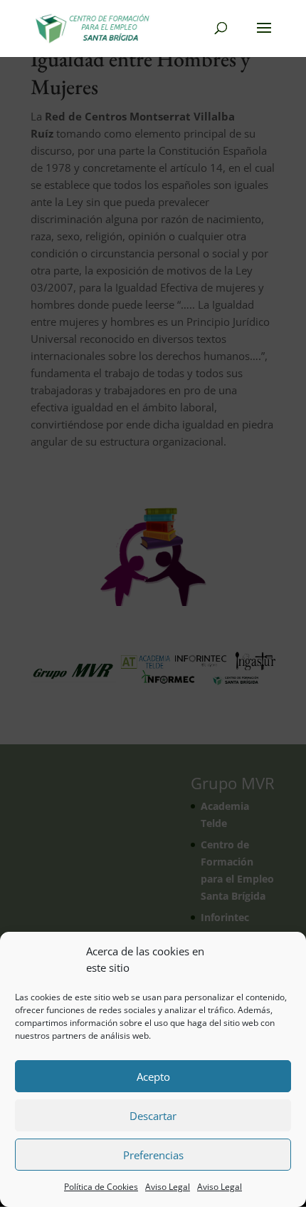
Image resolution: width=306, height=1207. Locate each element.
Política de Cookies (101, 1187)
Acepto (153, 1076)
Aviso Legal (167, 1187)
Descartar (153, 1116)
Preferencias (153, 1155)
